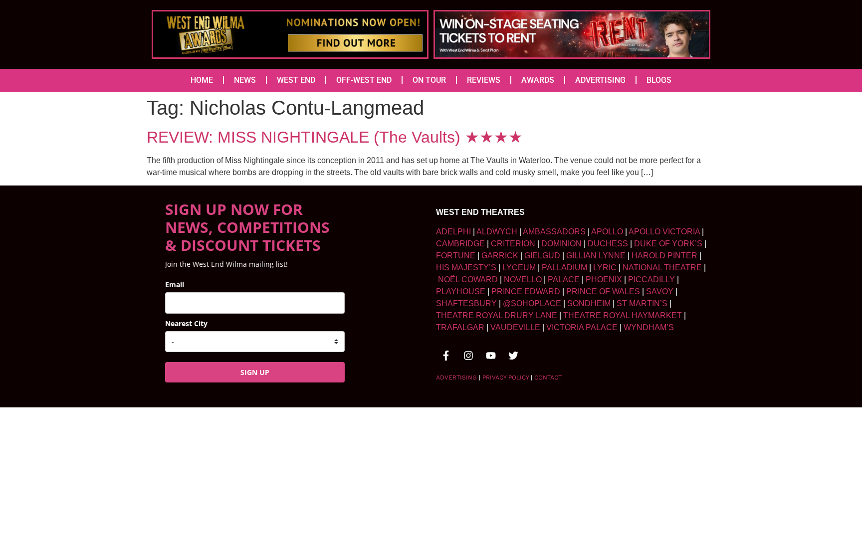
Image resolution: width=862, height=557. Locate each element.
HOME (202, 80)
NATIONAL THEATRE (662, 267)
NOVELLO (523, 279)
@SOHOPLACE (532, 303)
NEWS (245, 80)
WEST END (296, 80)
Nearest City (186, 323)
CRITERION (513, 243)
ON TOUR (429, 80)
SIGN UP (254, 372)
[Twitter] (513, 356)
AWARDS (537, 80)
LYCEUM (519, 267)
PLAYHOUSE (460, 291)
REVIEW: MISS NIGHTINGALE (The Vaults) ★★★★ (335, 137)
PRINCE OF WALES (603, 291)
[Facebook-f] (446, 356)
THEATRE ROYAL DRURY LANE (496, 315)
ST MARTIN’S (642, 303)
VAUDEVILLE (515, 327)
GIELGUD (542, 255)
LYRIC (605, 267)
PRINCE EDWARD (525, 291)
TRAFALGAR (460, 327)
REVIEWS (483, 80)
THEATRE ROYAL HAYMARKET (622, 315)
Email (174, 284)
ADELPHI (453, 231)
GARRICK (499, 255)
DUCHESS (608, 243)
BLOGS (658, 80)
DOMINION (561, 243)
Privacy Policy (505, 377)
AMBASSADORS (554, 231)
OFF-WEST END (364, 80)
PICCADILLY (651, 279)
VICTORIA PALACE (582, 327)
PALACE (564, 279)
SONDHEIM (589, 303)
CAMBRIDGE (460, 243)
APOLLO (607, 231)
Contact (548, 377)
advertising (456, 377)
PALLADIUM (564, 267)
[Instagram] (468, 356)
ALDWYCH (496, 231)
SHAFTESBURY (466, 303)
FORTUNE (455, 255)
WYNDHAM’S (649, 327)
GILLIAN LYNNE (596, 255)
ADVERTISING (600, 80)
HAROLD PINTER (664, 255)
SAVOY (659, 291)
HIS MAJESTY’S (466, 267)
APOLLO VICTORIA (664, 231)
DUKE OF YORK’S (668, 243)
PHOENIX (604, 279)
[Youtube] (491, 356)
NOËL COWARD (468, 279)
